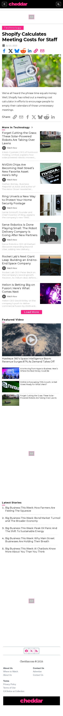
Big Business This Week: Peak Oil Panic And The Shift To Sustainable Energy (31, 530)
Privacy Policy (9, 684)
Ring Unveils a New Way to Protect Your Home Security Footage (18, 200)
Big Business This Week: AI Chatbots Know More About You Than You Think (30, 550)
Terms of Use (9, 688)
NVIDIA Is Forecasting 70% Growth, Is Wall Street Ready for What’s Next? (38, 383)
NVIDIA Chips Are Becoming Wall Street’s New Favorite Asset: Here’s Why (18, 170)
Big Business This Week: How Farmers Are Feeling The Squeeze (30, 509)
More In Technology (16, 127)
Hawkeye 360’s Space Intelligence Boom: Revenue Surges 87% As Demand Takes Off (28, 360)
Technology (12, 27)
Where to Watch (10, 671)
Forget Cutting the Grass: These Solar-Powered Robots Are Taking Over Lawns (19, 138)
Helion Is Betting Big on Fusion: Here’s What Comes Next (18, 288)
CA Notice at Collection (13, 691)
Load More (31, 312)
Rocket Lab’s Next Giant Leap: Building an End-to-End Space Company (19, 260)
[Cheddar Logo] (18, 4)
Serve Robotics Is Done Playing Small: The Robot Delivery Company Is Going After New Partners (19, 230)
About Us (7, 675)
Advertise (37, 671)
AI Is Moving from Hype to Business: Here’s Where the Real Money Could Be (39, 370)
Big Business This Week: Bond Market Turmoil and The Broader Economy (32, 519)
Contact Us (38, 675)
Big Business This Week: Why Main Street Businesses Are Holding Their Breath (30, 540)
